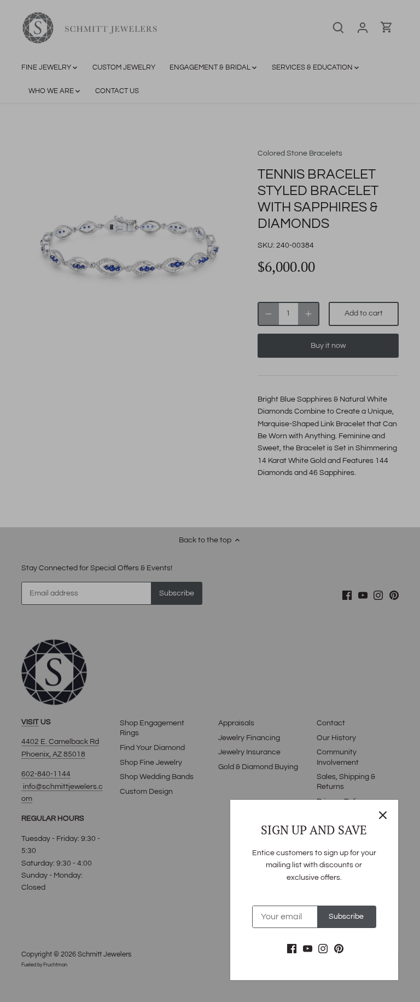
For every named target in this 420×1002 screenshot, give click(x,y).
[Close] (383, 815)
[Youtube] (307, 948)
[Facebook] (291, 948)
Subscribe (346, 916)
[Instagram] (323, 948)
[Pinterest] (338, 948)
